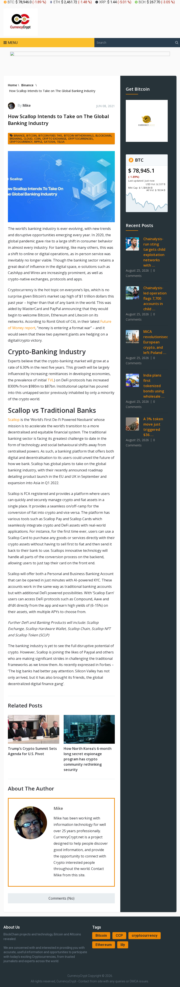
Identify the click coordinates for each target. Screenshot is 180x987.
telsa (61, 142)
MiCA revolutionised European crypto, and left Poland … (155, 342)
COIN (37, 139)
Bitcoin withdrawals (79, 135)
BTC (139, 160)
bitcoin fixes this (50, 135)
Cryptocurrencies (80, 139)
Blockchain (103, 135)
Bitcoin (101, 935)
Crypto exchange (54, 139)
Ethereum (103, 945)
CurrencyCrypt (77, 976)
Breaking (16, 139)
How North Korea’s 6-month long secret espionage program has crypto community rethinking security (88, 759)
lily (123, 945)
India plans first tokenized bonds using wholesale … (153, 386)
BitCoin (31, 135)
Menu (13, 42)
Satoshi (49, 142)
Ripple (38, 142)
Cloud (28, 139)
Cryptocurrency (21, 142)
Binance (19, 135)
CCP (119, 935)
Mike (27, 105)
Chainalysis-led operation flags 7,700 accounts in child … (155, 298)
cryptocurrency (144, 935)
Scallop (14, 419)
